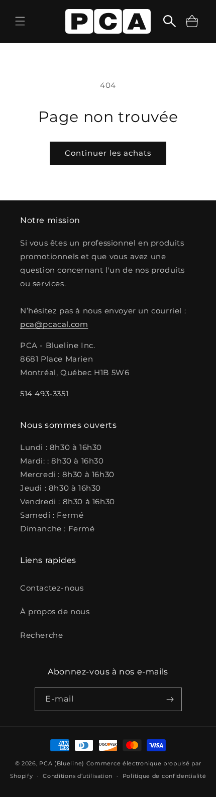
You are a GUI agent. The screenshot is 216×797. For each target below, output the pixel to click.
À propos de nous (55, 611)
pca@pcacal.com (54, 324)
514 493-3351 (44, 393)
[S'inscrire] (170, 699)
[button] (20, 21)
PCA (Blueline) (61, 763)
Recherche (41, 635)
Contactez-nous (51, 588)
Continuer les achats (108, 153)
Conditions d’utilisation (78, 775)
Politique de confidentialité (164, 775)
